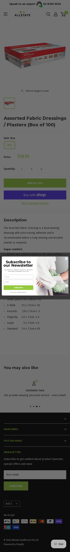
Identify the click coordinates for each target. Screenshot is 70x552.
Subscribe (18, 288)
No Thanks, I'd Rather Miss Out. (18, 292)
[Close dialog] (66, 258)
